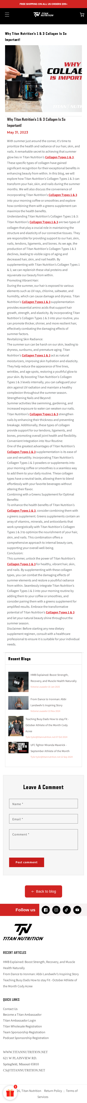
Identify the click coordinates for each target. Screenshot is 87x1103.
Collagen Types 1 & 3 (59, 157)
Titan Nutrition (31, 1091)
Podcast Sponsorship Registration (26, 1038)
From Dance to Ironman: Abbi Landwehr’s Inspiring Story (41, 974)
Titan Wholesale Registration (22, 1026)
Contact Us (10, 1009)
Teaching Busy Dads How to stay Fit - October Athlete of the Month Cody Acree (47, 725)
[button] (5, 14)
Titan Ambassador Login (19, 1020)
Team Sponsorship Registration (24, 1032)
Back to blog (46, 891)
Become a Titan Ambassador (22, 1014)
